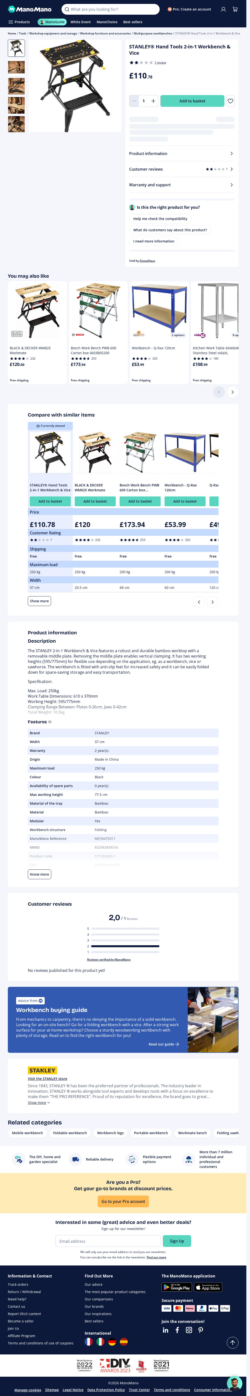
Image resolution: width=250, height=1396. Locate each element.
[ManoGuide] (234, 1383)
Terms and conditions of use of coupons (40, 1343)
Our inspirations (98, 1313)
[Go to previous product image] (38, 86)
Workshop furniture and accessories (105, 33)
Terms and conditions (172, 1389)
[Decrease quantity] (134, 101)
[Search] (66, 9)
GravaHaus (147, 261)
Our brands (94, 1306)
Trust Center (139, 1389)
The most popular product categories (115, 1291)
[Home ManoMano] (31, 9)
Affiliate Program (21, 1335)
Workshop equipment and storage (53, 33)
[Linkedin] (165, 1330)
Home (12, 33)
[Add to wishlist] (230, 101)
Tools (22, 33)
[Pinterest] (201, 1330)
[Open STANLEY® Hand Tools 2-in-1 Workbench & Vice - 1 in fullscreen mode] (75, 86)
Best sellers (94, 1321)
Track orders (18, 1284)
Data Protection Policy (106, 1389)
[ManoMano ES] (124, 1342)
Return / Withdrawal (24, 1291)
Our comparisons (99, 1299)
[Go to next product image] (111, 86)
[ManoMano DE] (112, 1342)
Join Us (13, 1328)
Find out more (156, 1257)
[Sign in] (223, 9)
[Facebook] (177, 1330)
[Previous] (199, 602)
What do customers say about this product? (170, 230)
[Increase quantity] (153, 101)
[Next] (233, 392)
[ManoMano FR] (89, 1342)
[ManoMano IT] (100, 1342)
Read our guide (161, 1044)
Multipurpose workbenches (153, 33)
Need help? (17, 1299)
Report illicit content (24, 1313)
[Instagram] (189, 1330)
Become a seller (21, 1321)
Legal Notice (73, 1389)
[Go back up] (233, 1343)
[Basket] (235, 9)
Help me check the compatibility (160, 218)
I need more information (153, 241)
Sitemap (52, 1389)
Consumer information (213, 1389)
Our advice (94, 1284)
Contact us (16, 1306)
